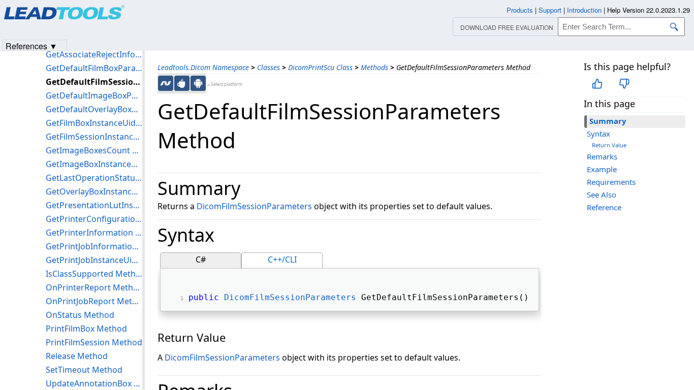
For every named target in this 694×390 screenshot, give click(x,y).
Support (550, 10)
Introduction (584, 10)
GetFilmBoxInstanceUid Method (94, 122)
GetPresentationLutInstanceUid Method (94, 205)
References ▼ (31, 45)
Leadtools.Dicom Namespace (203, 67)
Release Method (77, 356)
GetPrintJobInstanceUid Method (94, 260)
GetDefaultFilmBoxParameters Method (94, 68)
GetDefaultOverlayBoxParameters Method (94, 109)
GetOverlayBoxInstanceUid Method (94, 191)
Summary (607, 121)
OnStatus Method (80, 314)
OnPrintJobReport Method (94, 301)
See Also (601, 194)
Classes (268, 67)
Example (602, 169)
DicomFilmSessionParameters (254, 206)
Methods (374, 67)
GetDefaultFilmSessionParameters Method (94, 81)
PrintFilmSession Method (94, 342)
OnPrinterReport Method (94, 287)
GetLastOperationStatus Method (94, 177)
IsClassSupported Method (94, 273)
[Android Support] (198, 83)
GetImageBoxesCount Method (94, 150)
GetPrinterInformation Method (94, 232)
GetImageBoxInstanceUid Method (94, 164)
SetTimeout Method (84, 369)
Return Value (609, 145)
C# (201, 259)
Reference (604, 207)
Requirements (611, 182)
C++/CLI (282, 259)
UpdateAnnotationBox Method (94, 383)
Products (520, 10)
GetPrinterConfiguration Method (94, 218)
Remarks (602, 156)
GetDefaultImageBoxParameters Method (94, 95)
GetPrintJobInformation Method (94, 246)
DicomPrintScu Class (320, 67)
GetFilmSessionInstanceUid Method (94, 136)
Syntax (598, 133)
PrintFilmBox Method (86, 328)
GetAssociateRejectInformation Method (94, 54)
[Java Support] (182, 83)
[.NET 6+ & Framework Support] (165, 83)
